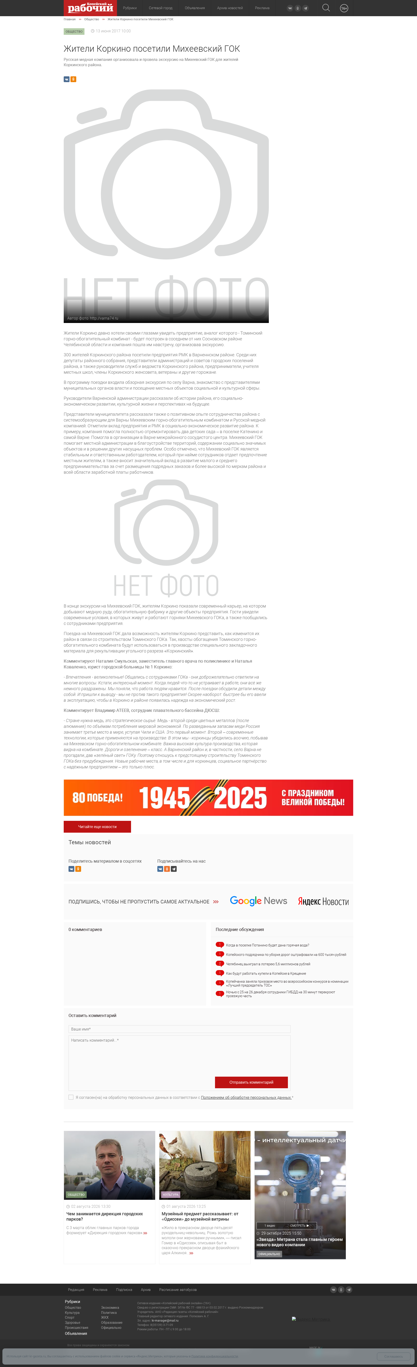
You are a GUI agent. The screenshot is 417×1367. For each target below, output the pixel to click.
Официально (111, 1328)
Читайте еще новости (97, 826)
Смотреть (298, 1225)
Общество (73, 1308)
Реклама (262, 8)
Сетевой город (161, 8)
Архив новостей (230, 8)
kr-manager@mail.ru (165, 1320)
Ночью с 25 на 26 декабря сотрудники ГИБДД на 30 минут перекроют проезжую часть (280, 994)
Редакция (76, 1290)
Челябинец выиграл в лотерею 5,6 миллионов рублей (268, 964)
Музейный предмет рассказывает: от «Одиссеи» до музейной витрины (200, 1216)
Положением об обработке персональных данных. (246, 1097)
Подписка (124, 1290)
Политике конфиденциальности (214, 1356)
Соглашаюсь (393, 1356)
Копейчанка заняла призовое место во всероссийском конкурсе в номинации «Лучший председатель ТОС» (287, 983)
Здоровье (72, 1322)
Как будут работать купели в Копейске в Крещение (266, 973)
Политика (109, 1313)
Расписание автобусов (178, 1290)
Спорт (70, 1317)
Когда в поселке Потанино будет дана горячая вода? (267, 945)
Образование (111, 1322)
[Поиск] (326, 8)
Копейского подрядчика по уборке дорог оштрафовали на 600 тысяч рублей (286, 955)
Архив (146, 1290)
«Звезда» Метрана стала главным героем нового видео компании (300, 1242)
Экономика (110, 1308)
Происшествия (76, 1328)
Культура (72, 1313)
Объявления (195, 8)
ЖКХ (105, 1317)
